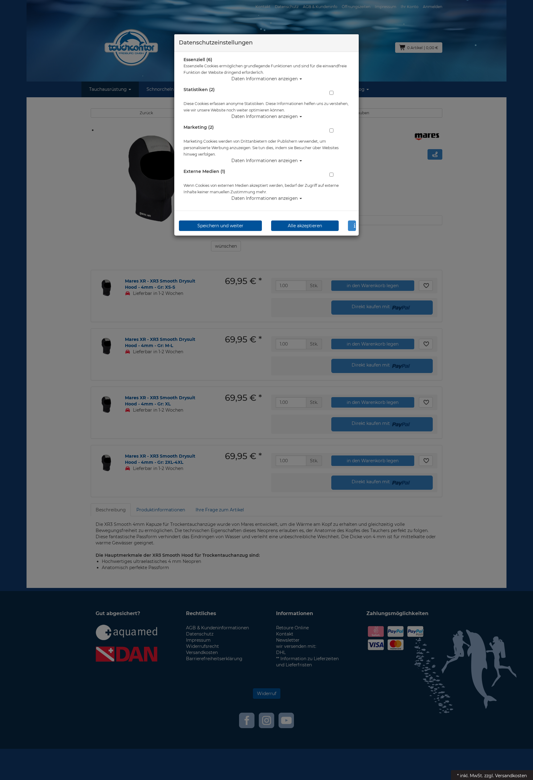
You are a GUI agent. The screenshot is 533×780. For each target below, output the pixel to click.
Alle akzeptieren (305, 226)
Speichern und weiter (220, 226)
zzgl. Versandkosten (505, 775)
